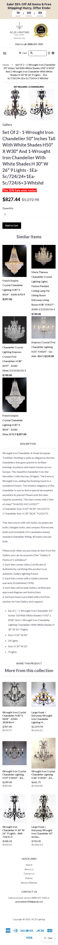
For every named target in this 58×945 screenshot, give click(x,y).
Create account (52, 53)
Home (6, 64)
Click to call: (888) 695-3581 (29, 44)
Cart (24, 53)
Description (28, 443)
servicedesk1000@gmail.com (29, 901)
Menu (4, 53)
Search (29, 865)
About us (29, 869)
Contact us (29, 873)
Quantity (7, 208)
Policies (29, 878)
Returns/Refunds (29, 882)
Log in (49, 53)
